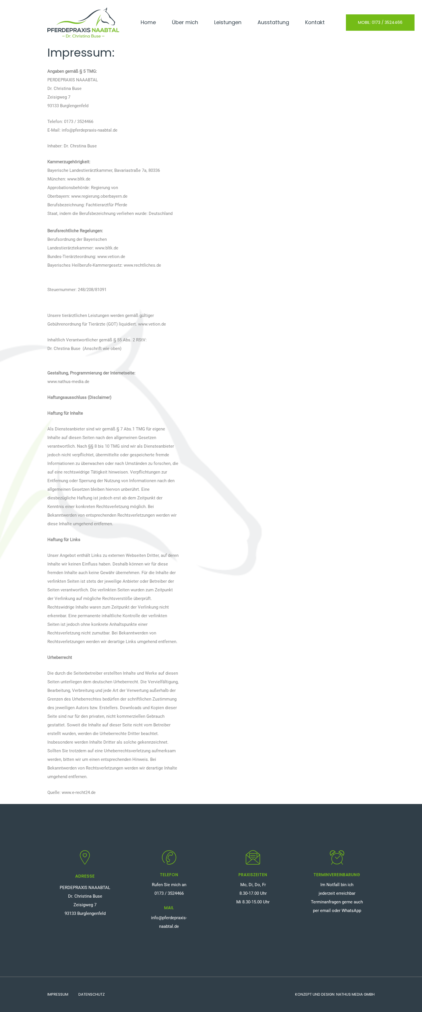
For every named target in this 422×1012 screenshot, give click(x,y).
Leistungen (227, 22)
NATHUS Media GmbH (355, 994)
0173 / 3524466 (78, 121)
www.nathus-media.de (68, 381)
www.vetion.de (111, 256)
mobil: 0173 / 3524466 (380, 22)
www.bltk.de (78, 179)
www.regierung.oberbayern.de (99, 196)
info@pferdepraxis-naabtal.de (89, 130)
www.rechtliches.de (142, 265)
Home (148, 22)
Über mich (185, 22)
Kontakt (315, 22)
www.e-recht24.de (79, 792)
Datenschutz (91, 994)
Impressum (57, 994)
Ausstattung (273, 22)
